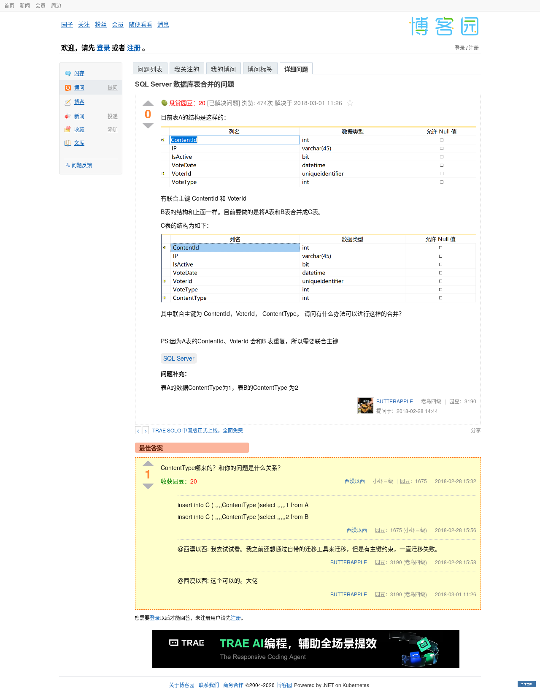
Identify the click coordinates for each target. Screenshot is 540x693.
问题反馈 (82, 164)
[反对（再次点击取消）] (148, 125)
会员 (40, 5)
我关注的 (187, 69)
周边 (56, 5)
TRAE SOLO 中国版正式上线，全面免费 (197, 430)
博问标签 (260, 69)
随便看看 (140, 24)
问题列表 (150, 69)
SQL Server (178, 358)
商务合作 (233, 684)
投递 (113, 116)
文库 (79, 142)
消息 (163, 24)
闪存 (79, 72)
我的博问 (223, 69)
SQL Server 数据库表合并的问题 (184, 84)
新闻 (25, 5)
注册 (133, 47)
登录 (103, 47)
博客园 (284, 684)
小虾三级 (383, 480)
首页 (9, 5)
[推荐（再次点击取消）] (148, 103)
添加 (113, 129)
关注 (84, 24)
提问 (113, 87)
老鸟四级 (431, 401)
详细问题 (296, 69)
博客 (79, 101)
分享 (476, 430)
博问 (79, 87)
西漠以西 (355, 480)
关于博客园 (181, 684)
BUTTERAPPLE (394, 401)
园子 (67, 24)
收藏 (79, 129)
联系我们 (209, 684)
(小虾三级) (415, 529)
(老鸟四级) (415, 561)
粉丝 (101, 24)
